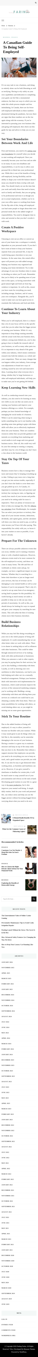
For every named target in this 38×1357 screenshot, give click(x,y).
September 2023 (8, 1076)
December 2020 (8, 1255)
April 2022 (6, 1168)
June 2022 (5, 1157)
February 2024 (8, 1049)
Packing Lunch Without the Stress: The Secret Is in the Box (18, 931)
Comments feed (8, 1330)
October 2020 (7, 1266)
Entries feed (7, 1324)
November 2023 (8, 1065)
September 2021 (8, 1206)
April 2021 (6, 1233)
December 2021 (8, 1190)
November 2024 (8, 1000)
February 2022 (8, 1179)
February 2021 (8, 1244)
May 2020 (5, 1282)
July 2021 (5, 1217)
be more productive (14, 785)
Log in (4, 1319)
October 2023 (7, 1071)
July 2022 (5, 1152)
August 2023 (7, 1081)
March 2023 (6, 1109)
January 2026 (7, 962)
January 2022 (7, 1185)
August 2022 (7, 1147)
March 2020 (6, 1288)
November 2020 (8, 1261)
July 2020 (5, 1271)
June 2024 (5, 1027)
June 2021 (5, 1223)
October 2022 (7, 1136)
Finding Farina (21, 1346)
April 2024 (6, 1038)
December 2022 (8, 1125)
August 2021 (7, 1212)
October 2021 (7, 1201)
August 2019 (7, 1299)
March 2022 (6, 1174)
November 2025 (8, 967)
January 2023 (7, 1119)
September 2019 (8, 1293)
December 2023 (8, 1060)
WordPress (22, 1352)
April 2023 (6, 1103)
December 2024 (8, 995)
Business (6, 37)
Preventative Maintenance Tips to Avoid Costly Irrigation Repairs (18, 924)
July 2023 (5, 1087)
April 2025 (6, 973)
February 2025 (8, 984)
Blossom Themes (29, 1349)
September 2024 (8, 1011)
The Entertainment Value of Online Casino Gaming (16, 917)
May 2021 (5, 1228)
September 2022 (8, 1141)
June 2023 (5, 1092)
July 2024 (5, 1022)
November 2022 (8, 1130)
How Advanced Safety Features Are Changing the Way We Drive (19, 938)
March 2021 (6, 1239)
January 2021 (7, 1250)
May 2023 (5, 1098)
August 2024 (7, 1016)
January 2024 (7, 1054)
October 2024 (7, 1005)
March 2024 (6, 1043)
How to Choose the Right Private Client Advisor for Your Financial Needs (12, 869)
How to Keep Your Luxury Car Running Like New (17, 946)
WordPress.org (9, 1335)
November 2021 (8, 1196)
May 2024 (5, 1033)
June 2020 (5, 1277)
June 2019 (5, 1304)
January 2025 (7, 989)
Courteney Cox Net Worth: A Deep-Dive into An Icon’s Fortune (12, 852)
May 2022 (5, 1163)
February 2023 (8, 1114)
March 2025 (6, 978)
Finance (14, 37)
